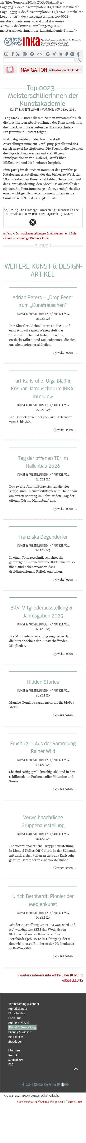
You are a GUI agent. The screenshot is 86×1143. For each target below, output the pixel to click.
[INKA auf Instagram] (25, 54)
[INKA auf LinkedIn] (61, 54)
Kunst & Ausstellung (22, 1027)
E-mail (7, 222)
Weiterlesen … (67, 352)
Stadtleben (15, 1041)
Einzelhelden (16, 1013)
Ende (45, 238)
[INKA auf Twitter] (18, 54)
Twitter (32, 222)
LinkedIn (49, 222)
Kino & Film (15, 1036)
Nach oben (43, 1069)
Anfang (7, 233)
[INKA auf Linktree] (78, 54)
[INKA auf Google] (48, 54)
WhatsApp (16, 222)
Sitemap (44, 1101)
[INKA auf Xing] (55, 54)
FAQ (10, 1064)
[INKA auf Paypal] (67, 54)
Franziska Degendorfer (43, 536)
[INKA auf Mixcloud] (40, 54)
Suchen (80, 60)
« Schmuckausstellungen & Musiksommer (41, 233)
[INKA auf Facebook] (13, 54)
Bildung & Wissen (19, 1032)
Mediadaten (16, 1059)
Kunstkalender (17, 1008)
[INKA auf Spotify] (32, 54)
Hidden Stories (43, 681)
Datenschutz (75, 1101)
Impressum (58, 1101)
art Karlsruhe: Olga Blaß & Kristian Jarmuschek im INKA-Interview (43, 388)
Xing (57, 222)
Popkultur (14, 1018)
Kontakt (13, 1055)
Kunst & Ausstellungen (33, 314)
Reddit (41, 222)
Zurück (43, 246)
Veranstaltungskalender (23, 1004)
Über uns (14, 1050)
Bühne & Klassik (18, 1022)
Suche (33, 1101)
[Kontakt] (6, 54)
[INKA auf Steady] (72, 54)
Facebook (24, 222)
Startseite (22, 1101)
